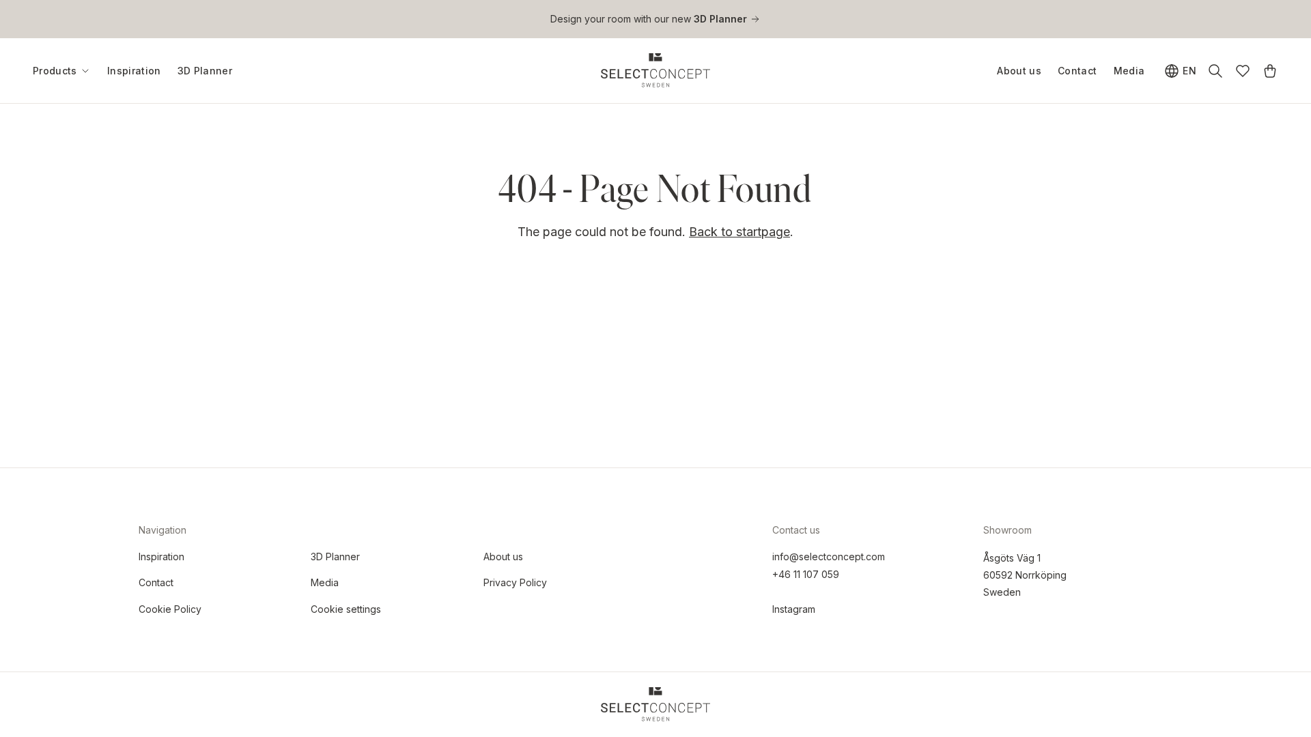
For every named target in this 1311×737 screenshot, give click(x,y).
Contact (1077, 70)
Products (55, 71)
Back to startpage (739, 232)
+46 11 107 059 (805, 574)
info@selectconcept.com (828, 556)
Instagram (793, 609)
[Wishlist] (1242, 71)
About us (1019, 70)
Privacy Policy (515, 582)
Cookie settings (346, 609)
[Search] (1215, 71)
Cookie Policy (170, 609)
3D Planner (205, 70)
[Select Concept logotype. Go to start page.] (655, 70)
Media (1129, 70)
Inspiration (134, 70)
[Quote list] (1270, 71)
